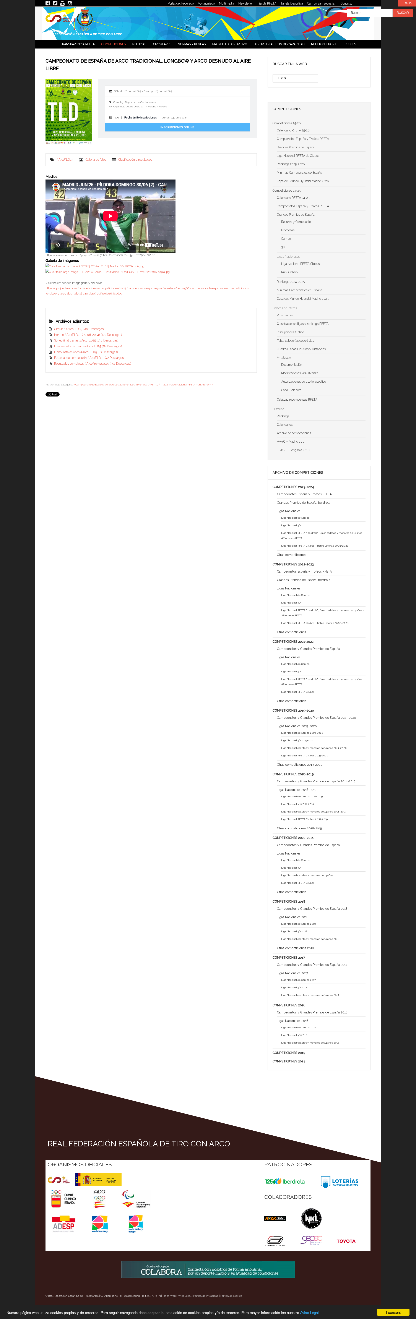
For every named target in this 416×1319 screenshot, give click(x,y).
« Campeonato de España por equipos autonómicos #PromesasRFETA (114, 384)
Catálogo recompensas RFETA (297, 399)
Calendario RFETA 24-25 (293, 197)
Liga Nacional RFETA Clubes (300, 263)
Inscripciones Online (178, 127)
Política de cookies (231, 1295)
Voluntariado (206, 3)
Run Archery (289, 272)
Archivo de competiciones (294, 433)
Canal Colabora (291, 390)
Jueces (350, 44)
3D (283, 247)
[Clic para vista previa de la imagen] (69, 112)
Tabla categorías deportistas (295, 340)
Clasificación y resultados (135, 159)
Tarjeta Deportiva (292, 3)
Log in (407, 3)
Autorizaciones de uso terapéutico (303, 381)
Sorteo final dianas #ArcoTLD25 (86, 340)
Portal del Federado (181, 3)
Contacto (346, 3)
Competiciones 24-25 (287, 190)
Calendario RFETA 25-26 (293, 130)
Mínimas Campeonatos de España (299, 172)
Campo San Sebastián (321, 3)
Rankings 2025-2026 (291, 164)
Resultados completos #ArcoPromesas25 (92, 363)
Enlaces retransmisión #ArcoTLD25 (88, 346)
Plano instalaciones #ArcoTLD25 (86, 352)
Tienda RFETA (266, 3)
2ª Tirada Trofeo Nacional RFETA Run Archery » (185, 384)
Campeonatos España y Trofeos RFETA (303, 139)
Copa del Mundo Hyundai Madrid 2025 (302, 298)
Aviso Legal (309, 1312)
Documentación (291, 364)
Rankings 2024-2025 (291, 281)
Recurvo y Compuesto (296, 221)
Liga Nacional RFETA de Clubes (298, 155)
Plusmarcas (285, 315)
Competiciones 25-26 (287, 123)
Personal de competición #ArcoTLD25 (89, 357)
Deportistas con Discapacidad (279, 44)
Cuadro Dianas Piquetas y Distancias (301, 349)
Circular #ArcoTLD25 (79, 329)
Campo (286, 238)
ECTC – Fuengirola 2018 (293, 450)
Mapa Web (169, 1295)
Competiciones (113, 44)
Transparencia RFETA (77, 44)
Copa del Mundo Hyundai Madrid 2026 (303, 181)
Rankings (283, 416)
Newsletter (245, 3)
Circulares (162, 44)
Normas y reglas (192, 44)
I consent (393, 1312)
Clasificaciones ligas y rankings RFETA (302, 323)
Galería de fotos (96, 159)
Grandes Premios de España (296, 147)
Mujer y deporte (324, 44)
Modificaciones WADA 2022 (299, 373)
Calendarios (284, 424)
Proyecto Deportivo (229, 44)
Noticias (139, 44)
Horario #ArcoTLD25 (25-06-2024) (88, 335)
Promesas (287, 230)
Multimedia (226, 3)
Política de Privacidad (205, 1295)
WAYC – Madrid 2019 (291, 441)
